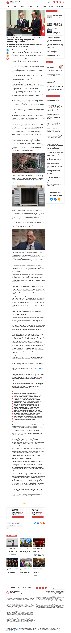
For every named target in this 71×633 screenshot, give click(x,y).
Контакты (30, 593)
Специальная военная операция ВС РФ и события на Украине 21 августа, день (55, 184)
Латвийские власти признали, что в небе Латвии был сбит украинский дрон (12, 552)
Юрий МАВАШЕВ (40, 568)
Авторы (27, 593)
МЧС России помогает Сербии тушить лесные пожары (53, 131)
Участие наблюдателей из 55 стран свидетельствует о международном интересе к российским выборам (55, 146)
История (45, 6)
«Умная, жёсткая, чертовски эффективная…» (24, 571)
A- (41, 37)
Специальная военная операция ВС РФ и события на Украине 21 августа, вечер (55, 159)
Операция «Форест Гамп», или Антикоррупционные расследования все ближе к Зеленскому (38, 552)
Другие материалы (11, 535)
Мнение (51, 6)
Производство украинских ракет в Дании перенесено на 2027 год (54, 172)
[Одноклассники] (7, 56)
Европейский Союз (11, 525)
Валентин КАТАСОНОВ (14, 568)
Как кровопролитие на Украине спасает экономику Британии (25, 551)
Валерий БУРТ (26, 568)
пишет (40, 139)
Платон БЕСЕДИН (54, 65)
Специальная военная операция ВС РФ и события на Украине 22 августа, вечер (55, 46)
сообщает (30, 54)
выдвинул (41, 368)
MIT (8, 528)
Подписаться (18, 516)
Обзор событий (54, 28)
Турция (8, 523)
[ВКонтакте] (7, 53)
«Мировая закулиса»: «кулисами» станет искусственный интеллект (12, 571)
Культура (25, 587)
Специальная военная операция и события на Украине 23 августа (58, 31)
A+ (39, 37)
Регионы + (15, 6)
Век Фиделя (50, 67)
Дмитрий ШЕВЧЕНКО (40, 548)
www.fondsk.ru (16, 629)
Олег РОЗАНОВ (12, 37)
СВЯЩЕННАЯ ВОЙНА (60, 6)
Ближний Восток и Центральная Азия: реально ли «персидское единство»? (38, 572)
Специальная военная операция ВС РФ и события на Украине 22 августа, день (55, 154)
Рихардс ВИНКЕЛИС (14, 548)
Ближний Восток (15, 523)
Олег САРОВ (26, 548)
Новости (22, 6)
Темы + (8, 6)
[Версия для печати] (44, 37)
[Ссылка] (7, 59)
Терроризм (19, 525)
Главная (8, 587)
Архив (34, 593)
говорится (41, 87)
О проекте (23, 593)
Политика (29, 6)
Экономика (37, 6)
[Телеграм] (7, 50)
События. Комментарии (52, 96)
